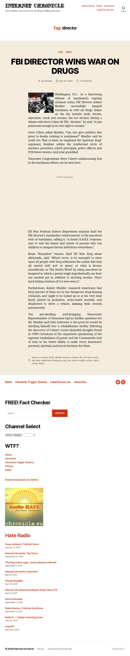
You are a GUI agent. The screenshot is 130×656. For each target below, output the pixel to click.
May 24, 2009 (66, 81)
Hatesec (48, 81)
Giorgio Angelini (14, 580)
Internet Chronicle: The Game (21, 553)
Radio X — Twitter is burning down (24, 617)
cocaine (44, 357)
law (33, 360)
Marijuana (57, 360)
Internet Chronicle (24, 648)
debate (58, 357)
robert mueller (78, 360)
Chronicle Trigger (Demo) (31, 382)
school (89, 360)
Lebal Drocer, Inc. (105, 9)
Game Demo (88, 6)
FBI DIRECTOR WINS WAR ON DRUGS (65, 66)
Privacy (9, 466)
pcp (65, 360)
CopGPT (9, 626)
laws (38, 360)
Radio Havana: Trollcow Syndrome (24, 608)
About (8, 454)
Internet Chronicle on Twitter (21, 479)
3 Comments (86, 81)
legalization (46, 360)
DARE (51, 357)
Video (69, 52)
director (66, 357)
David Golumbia (13, 599)
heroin (96, 357)
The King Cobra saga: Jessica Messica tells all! (30, 562)
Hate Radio (17, 535)
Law (60, 52)
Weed (41, 363)
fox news (87, 357)
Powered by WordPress (59, 648)
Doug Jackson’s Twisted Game (22, 544)
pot (69, 360)
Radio (99, 6)
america (35, 357)
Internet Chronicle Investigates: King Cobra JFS (31, 590)
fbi (81, 357)
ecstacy (75, 357)
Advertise (109, 6)
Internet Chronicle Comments (21, 571)
